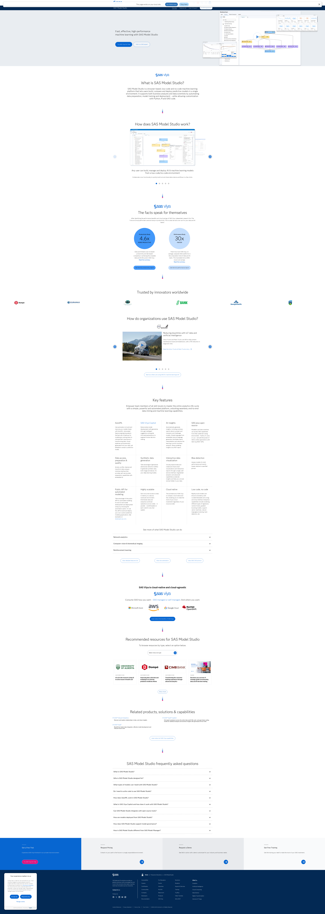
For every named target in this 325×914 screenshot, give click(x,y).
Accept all (14, 896)
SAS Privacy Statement (28, 885)
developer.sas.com (120, 519)
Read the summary (144, 260)
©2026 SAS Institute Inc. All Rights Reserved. (161, 907)
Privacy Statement (127, 907)
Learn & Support (193, 8)
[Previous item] (114, 346)
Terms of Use (137, 907)
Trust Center (146, 907)
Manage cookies (20, 901)
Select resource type (155, 653)
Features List (182, 8)
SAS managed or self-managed (166, 600)
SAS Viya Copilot (148, 423)
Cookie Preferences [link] (117, 907)
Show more (162, 692)
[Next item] (210, 156)
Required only (26, 896)
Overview (174, 8)
